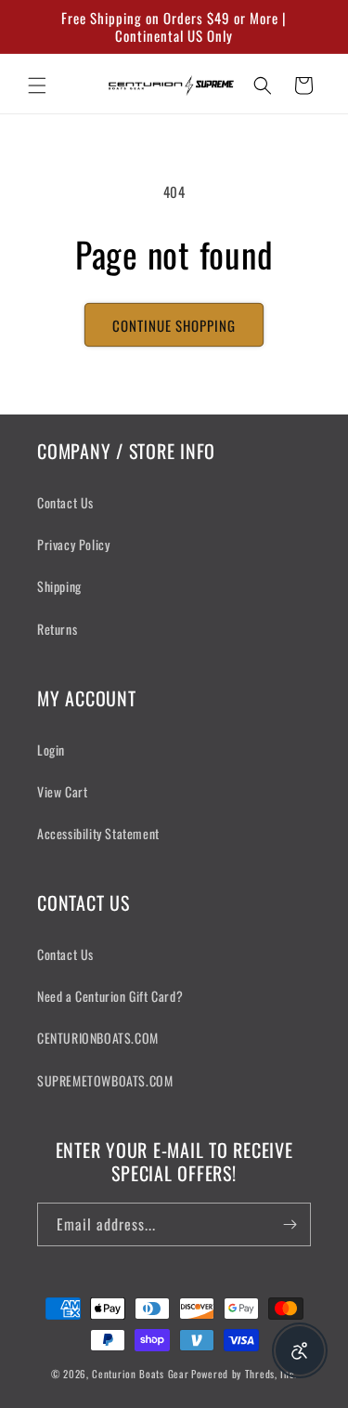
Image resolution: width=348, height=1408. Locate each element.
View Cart (62, 791)
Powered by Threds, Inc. (244, 1373)
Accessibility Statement (98, 833)
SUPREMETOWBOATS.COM (105, 1080)
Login (51, 749)
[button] (37, 85)
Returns (57, 628)
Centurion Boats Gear (140, 1373)
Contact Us (65, 502)
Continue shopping (174, 325)
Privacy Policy (73, 544)
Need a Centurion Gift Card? (110, 996)
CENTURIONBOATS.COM (98, 1037)
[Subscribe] (289, 1224)
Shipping (59, 586)
